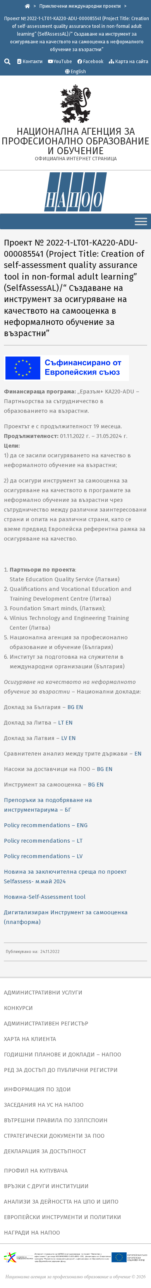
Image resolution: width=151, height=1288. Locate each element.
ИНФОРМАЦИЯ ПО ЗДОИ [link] (37, 1089)
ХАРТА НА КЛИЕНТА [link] (30, 1039)
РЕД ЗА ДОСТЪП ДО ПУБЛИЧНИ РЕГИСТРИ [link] (61, 1069)
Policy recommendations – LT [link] (43, 840)
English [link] (78, 71)
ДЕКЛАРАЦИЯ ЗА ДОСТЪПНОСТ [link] (45, 1151)
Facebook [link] (92, 61)
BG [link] (70, 707)
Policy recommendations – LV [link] (43, 856)
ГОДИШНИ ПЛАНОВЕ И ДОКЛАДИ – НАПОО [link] (62, 1054)
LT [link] (61, 722)
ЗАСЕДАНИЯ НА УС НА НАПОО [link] (44, 1104)
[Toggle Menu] (141, 221)
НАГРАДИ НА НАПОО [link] (32, 1232)
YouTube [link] (62, 61)
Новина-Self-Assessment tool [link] (45, 896)
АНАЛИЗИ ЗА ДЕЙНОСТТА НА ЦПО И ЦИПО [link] (61, 1201)
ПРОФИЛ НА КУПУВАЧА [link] (36, 1170)
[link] (27, 6)
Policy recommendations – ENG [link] (46, 825)
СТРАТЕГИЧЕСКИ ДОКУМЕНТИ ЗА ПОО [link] (54, 1135)
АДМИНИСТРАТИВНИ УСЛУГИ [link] (43, 992)
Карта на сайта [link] (131, 61)
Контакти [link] (32, 61)
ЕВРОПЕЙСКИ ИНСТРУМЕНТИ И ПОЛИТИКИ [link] (62, 1217)
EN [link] (79, 707)
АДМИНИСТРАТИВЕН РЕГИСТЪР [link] (46, 1023)
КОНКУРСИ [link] (18, 1008)
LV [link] (64, 738)
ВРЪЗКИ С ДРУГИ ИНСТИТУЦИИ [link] (46, 1186)
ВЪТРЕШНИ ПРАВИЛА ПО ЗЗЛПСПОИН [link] (56, 1120)
